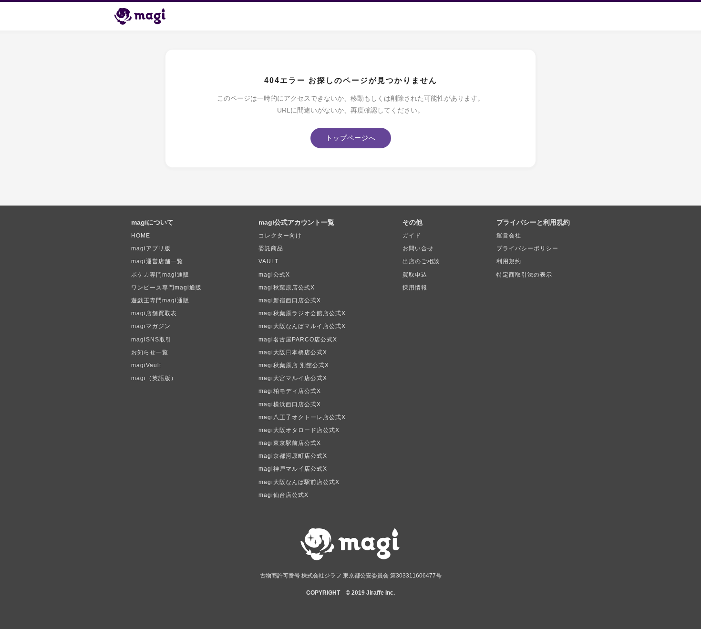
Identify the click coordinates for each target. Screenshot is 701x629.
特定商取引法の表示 (524, 274)
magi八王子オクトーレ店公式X (302, 417)
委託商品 (270, 248)
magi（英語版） (154, 378)
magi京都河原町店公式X (292, 456)
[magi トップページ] (144, 16)
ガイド (411, 235)
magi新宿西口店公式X (289, 300)
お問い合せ (417, 248)
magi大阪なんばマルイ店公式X (302, 326)
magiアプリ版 (151, 248)
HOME (140, 235)
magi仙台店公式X (283, 495)
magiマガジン (151, 326)
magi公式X (274, 274)
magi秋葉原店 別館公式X (293, 365)
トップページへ (351, 138)
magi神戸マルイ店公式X (292, 468)
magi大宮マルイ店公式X (292, 378)
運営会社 (508, 235)
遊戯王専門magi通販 (160, 300)
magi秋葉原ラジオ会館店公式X (302, 313)
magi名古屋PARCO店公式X (297, 339)
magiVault (146, 365)
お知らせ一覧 (149, 352)
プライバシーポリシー (527, 248)
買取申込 (414, 274)
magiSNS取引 (151, 339)
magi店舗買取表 (154, 313)
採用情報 (414, 287)
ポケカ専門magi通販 (160, 274)
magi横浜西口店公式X (289, 404)
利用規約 (508, 261)
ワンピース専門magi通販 (166, 287)
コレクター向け (280, 235)
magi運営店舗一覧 (157, 261)
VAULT (268, 261)
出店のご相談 (421, 261)
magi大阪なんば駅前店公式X (299, 482)
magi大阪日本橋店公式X (292, 352)
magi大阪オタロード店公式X (299, 430)
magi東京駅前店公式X (289, 443)
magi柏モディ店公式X (289, 391)
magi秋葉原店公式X (286, 287)
